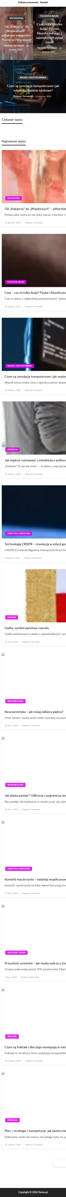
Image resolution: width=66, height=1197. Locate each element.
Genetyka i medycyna (18, 533)
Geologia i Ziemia (16, 953)
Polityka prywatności (28, 2)
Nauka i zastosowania (33, 78)
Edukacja (12, 450)
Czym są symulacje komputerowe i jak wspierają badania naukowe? (33, 88)
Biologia (12, 1036)
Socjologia (16, 18)
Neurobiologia (15, 701)
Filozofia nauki (49, 16)
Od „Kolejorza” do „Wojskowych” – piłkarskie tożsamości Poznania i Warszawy (16, 33)
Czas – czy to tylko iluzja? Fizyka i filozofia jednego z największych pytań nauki (49, 33)
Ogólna (11, 617)
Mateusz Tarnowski (14, 46)
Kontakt (44, 2)
